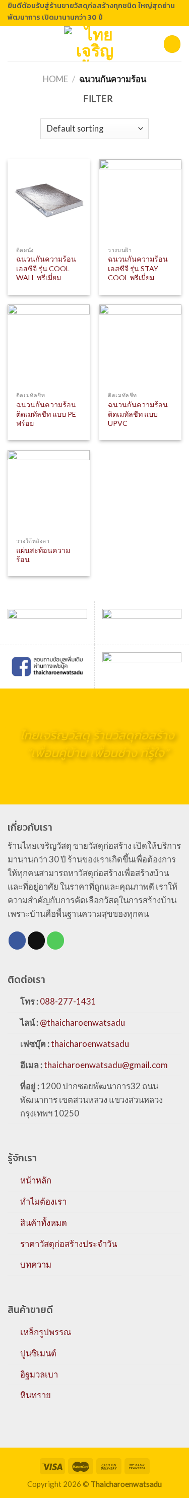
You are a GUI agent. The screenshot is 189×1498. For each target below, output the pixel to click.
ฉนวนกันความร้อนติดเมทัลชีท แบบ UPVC (138, 413)
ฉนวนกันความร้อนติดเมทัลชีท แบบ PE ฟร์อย (46, 413)
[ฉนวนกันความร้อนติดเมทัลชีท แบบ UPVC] (140, 345)
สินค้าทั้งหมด (43, 1222)
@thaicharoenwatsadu (82, 1022)
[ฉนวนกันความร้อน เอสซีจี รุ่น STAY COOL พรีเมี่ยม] (140, 200)
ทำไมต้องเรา (43, 1201)
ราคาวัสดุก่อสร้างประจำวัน (68, 1243)
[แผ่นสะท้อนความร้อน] (49, 491)
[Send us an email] (36, 940)
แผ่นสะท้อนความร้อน (43, 555)
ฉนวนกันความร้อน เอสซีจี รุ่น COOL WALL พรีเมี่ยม (46, 268)
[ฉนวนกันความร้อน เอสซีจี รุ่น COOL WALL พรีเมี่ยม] (49, 200)
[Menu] (14, 44)
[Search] (172, 43)
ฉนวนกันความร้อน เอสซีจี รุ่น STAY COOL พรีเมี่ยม (138, 268)
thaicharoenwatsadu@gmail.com (106, 1064)
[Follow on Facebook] (17, 940)
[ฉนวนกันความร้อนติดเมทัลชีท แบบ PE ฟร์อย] (49, 345)
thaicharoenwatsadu (90, 1043)
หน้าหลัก (35, 1180)
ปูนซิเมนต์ (38, 1353)
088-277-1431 (68, 1001)
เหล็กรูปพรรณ (46, 1332)
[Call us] (56, 940)
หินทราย (35, 1395)
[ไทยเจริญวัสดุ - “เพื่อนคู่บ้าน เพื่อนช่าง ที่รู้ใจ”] (95, 43)
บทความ (35, 1264)
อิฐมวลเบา (39, 1374)
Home (55, 79)
